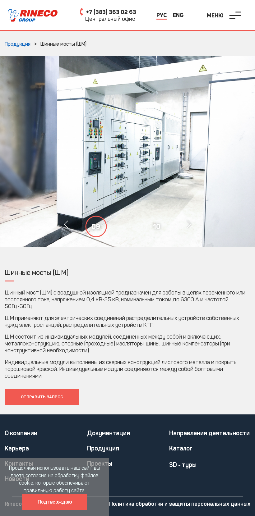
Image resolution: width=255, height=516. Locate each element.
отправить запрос (42, 397)
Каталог (180, 448)
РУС (161, 15)
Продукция (103, 448)
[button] (189, 224)
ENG (178, 15)
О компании (21, 433)
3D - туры (183, 465)
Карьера (17, 448)
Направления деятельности (209, 433)
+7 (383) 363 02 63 (110, 12)
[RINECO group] (29, 15)
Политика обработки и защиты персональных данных (179, 503)
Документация (108, 433)
